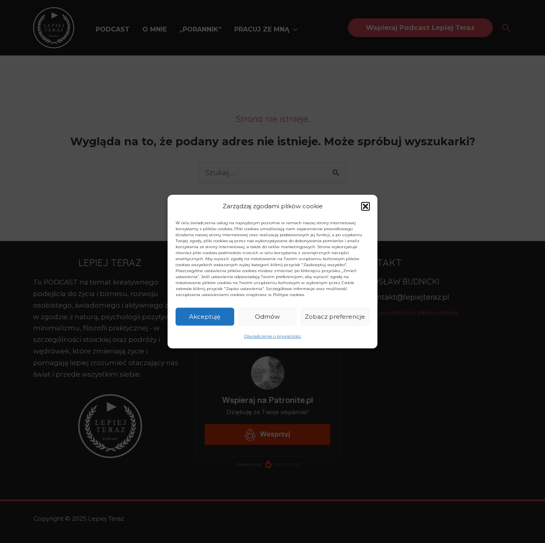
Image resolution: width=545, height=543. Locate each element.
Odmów (267, 316)
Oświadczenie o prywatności (272, 336)
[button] (365, 206)
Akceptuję (204, 316)
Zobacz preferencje (335, 316)
